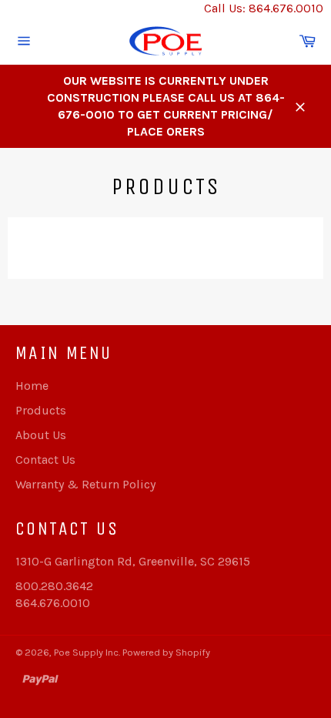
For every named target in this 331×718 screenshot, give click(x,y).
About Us (40, 435)
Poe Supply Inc (86, 652)
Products (40, 410)
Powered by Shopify (166, 652)
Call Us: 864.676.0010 (263, 8)
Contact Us (45, 459)
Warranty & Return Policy (85, 484)
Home (31, 385)
